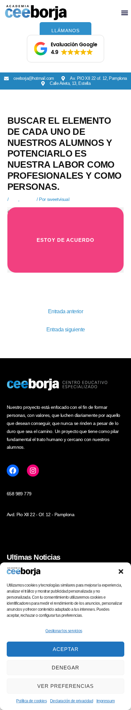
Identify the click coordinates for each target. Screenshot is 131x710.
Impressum (105, 701)
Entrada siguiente (65, 329)
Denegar (65, 667)
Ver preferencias (65, 686)
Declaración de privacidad (71, 701)
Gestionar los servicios (63, 631)
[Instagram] (33, 471)
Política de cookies (31, 701)
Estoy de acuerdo (65, 240)
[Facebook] (13, 471)
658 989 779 (19, 493)
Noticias (28, 199)
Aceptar (66, 649)
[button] (121, 571)
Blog (13, 199)
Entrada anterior (65, 311)
